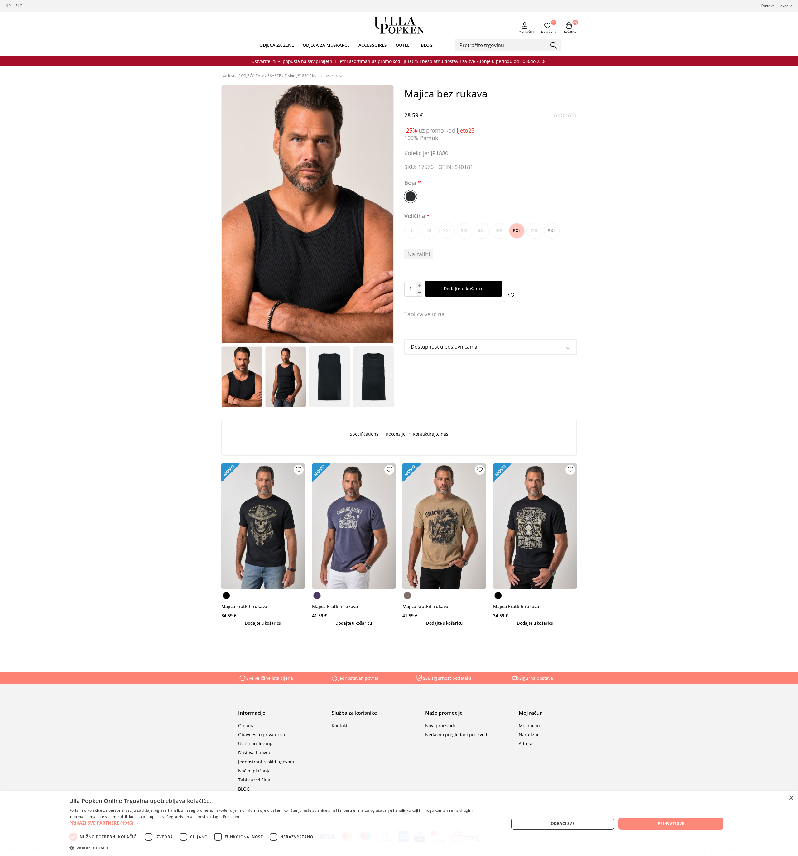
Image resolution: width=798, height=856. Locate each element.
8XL (552, 230)
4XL (482, 230)
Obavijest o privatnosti (261, 735)
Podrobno (231, 816)
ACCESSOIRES (372, 45)
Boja (411, 183)
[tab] (364, 434)
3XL (464, 230)
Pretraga (554, 45)
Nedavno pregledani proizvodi (456, 735)
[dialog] (399, 823)
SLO (19, 5)
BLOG (427, 45)
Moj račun (526, 31)
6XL (517, 230)
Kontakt (767, 5)
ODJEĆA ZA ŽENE (276, 45)
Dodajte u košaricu (464, 289)
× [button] (791, 798)
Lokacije (785, 5)
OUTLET (404, 45)
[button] (282, 823)
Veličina (415, 216)
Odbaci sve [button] (562, 823)
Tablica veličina (254, 780)
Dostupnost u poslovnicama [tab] (444, 346)
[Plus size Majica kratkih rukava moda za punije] (263, 526)
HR (8, 5)
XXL (447, 230)
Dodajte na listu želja (511, 295)
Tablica (413, 314)
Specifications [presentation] (364, 434)
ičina (438, 314)
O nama (246, 725)
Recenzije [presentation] (396, 434)
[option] (242, 376)
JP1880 (439, 153)
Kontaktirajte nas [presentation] (430, 434)
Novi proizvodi (440, 725)
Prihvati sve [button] (671, 823)
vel (427, 314)
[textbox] (503, 45)
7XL (534, 230)
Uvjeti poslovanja (256, 744)
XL (429, 230)
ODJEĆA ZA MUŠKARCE (326, 45)
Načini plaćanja (254, 771)
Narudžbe (529, 735)
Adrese (526, 744)
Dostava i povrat (255, 753)
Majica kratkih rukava (244, 606)
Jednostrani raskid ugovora (266, 762)
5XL (499, 230)
